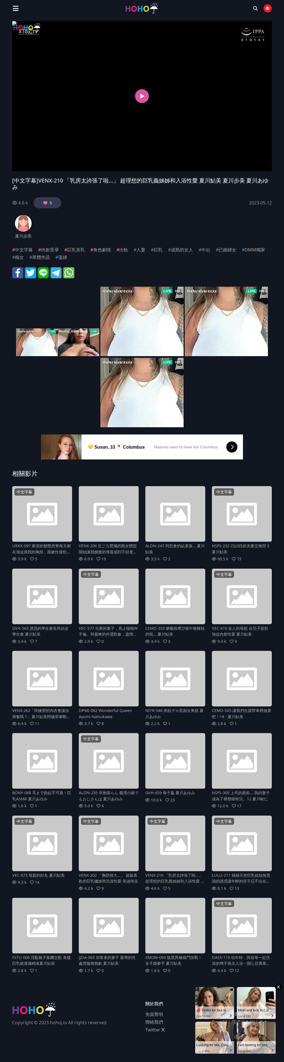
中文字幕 (24, 250)
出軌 (123, 250)
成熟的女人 (182, 250)
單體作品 (41, 257)
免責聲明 (154, 1014)
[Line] (43, 272)
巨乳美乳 (76, 250)
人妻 (140, 250)
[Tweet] (30, 272)
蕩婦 (62, 257)
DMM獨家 (255, 250)
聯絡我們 (154, 1022)
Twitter (153, 1030)
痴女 (19, 257)
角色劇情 (102, 250)
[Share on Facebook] (17, 272)
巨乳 (158, 250)
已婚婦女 (227, 250)
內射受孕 (50, 250)
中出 (205, 250)
